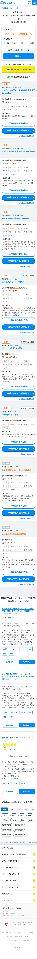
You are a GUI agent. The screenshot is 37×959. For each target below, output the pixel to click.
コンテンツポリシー (14, 940)
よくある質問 (29, 933)
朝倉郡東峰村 (19, 834)
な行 (32, 809)
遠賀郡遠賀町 (19, 830)
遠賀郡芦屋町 (6, 825)
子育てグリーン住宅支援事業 (14, 534)
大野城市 (5, 820)
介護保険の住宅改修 (10, 415)
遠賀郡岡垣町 (6, 830)
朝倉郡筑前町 (6, 834)
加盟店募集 (26, 940)
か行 (11, 809)
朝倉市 (23, 820)
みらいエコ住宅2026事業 (12, 348)
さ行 (18, 809)
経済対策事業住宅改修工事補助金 (15, 218)
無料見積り (26, 662)
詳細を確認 (9, 662)
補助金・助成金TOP (20, 842)
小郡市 (30, 815)
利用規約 (9, 936)
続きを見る (28, 644)
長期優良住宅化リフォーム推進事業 (16, 470)
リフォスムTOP (6, 842)
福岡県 (31, 842)
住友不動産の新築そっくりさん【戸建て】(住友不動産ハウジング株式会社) (18, 610)
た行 (25, 809)
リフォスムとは (7, 848)
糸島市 (31, 820)
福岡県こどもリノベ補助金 (13, 282)
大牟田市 (5, 815)
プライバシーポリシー (21, 936)
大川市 (22, 815)
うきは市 (14, 820)
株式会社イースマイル (11, 738)
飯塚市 (14, 815)
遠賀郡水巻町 (19, 825)
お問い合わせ (18, 933)
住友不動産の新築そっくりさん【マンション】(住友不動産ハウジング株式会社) (18, 676)
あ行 (4, 809)
